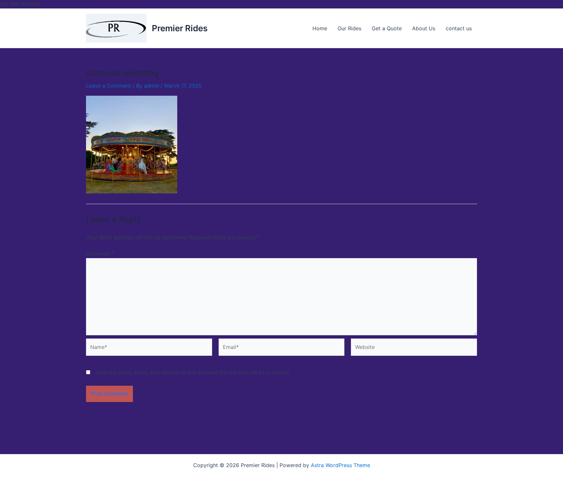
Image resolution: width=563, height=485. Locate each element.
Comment (100, 253)
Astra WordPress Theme (340, 465)
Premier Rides (180, 28)
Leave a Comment (108, 85)
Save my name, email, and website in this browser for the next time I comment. (192, 372)
